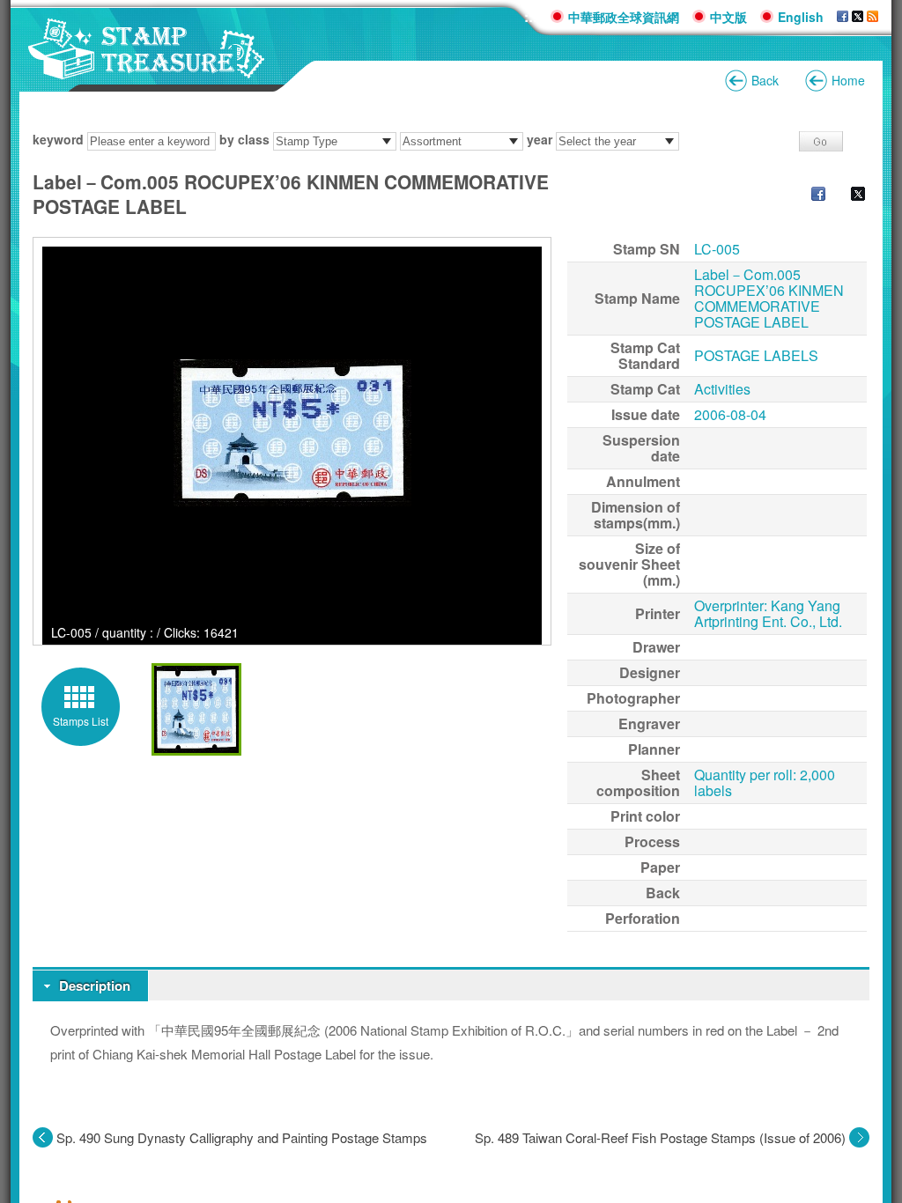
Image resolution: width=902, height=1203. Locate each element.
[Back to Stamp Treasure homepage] (146, 70)
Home (848, 80)
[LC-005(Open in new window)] (292, 433)
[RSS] (872, 17)
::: (530, 16)
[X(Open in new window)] (849, 195)
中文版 (728, 17)
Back (765, 80)
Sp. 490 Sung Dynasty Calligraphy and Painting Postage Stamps (241, 1137)
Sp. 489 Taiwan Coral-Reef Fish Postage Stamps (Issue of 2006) (660, 1137)
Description (94, 985)
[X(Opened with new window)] (857, 17)
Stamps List (80, 720)
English (801, 17)
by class (244, 139)
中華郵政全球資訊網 (623, 17)
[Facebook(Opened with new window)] (842, 17)
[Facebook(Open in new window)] (809, 195)
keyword (58, 139)
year (539, 139)
